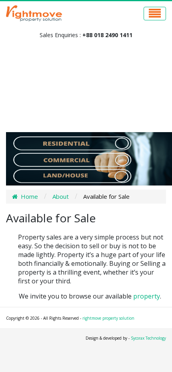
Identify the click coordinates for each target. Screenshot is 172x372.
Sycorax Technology (148, 338)
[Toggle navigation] (155, 13)
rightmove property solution (108, 318)
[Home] (16, 196)
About (60, 196)
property (146, 296)
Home (29, 196)
